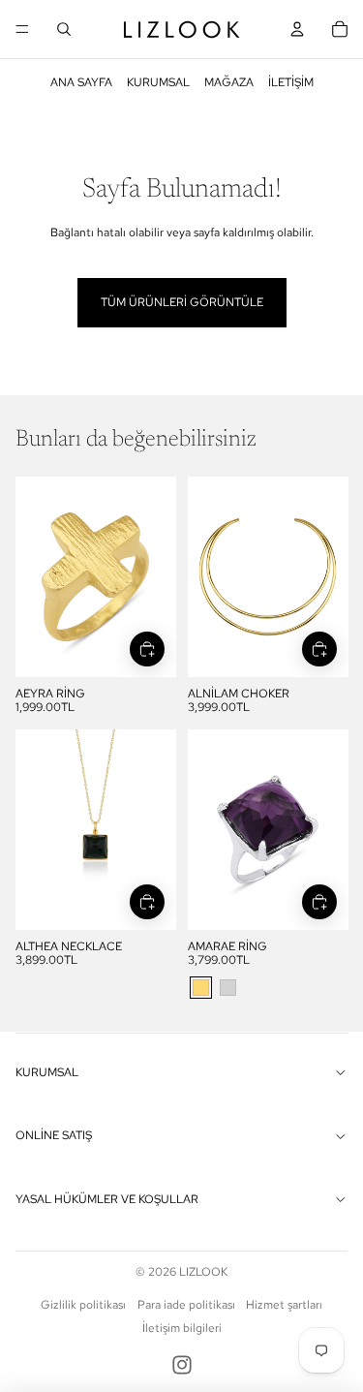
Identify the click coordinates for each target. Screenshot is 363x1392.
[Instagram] (182, 1365)
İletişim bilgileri (182, 1328)
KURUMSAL (158, 82)
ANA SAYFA (81, 82)
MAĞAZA (229, 82)
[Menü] (22, 29)
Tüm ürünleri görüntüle (182, 302)
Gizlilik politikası (83, 1305)
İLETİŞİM (291, 82)
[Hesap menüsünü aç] (297, 29)
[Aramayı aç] (64, 29)
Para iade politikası (186, 1305)
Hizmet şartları (284, 1305)
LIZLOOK (203, 1272)
